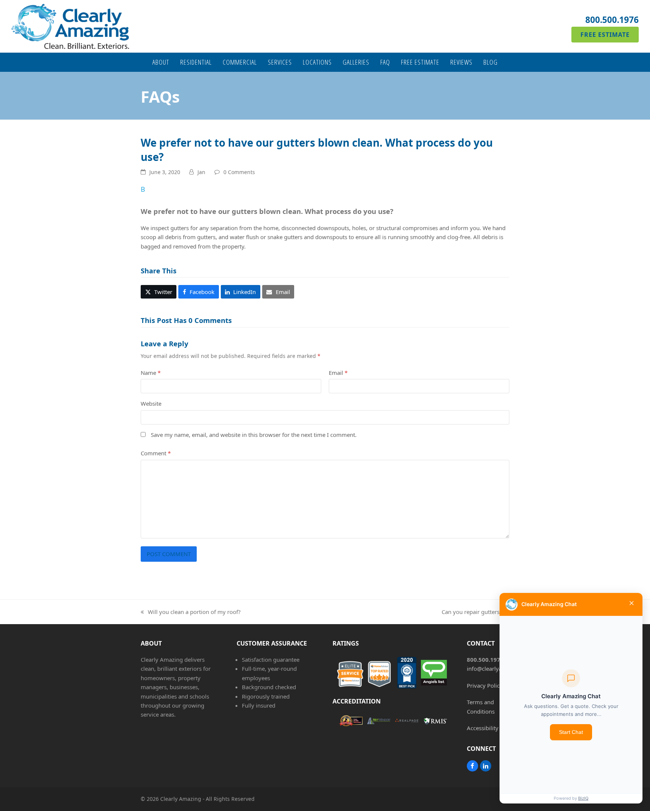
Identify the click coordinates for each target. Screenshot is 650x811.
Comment (156, 453)
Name (151, 372)
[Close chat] (631, 604)
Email (338, 372)
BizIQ (583, 798)
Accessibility (482, 728)
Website (151, 403)
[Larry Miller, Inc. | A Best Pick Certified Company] (403, 674)
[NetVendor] (375, 721)
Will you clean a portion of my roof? (191, 612)
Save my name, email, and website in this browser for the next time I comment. (254, 434)
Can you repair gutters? (472, 612)
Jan (201, 172)
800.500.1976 (612, 20)
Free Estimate (605, 34)
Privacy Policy (485, 685)
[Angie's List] (430, 674)
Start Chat (571, 732)
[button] (325, 200)
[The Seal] (347, 722)
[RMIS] (431, 722)
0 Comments (239, 172)
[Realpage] (403, 722)
